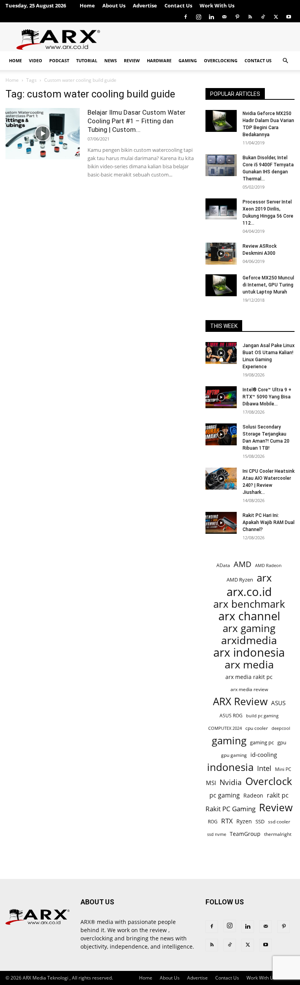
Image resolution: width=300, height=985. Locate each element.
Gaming (188, 60)
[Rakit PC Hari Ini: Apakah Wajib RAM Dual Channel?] (221, 523)
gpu (281, 742)
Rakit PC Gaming (230, 809)
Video (35, 60)
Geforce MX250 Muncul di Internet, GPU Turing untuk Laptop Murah (268, 285)
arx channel (249, 616)
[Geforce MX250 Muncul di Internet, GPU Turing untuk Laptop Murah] (221, 285)
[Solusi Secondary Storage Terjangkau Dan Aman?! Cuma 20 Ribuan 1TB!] (221, 434)
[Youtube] (289, 16)
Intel (264, 768)
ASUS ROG (231, 715)
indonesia (230, 767)
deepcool (280, 728)
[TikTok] (263, 16)
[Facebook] (185, 16)
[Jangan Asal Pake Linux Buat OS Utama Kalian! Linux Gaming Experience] (221, 353)
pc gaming (224, 795)
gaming (229, 740)
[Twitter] (276, 16)
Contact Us (178, 5)
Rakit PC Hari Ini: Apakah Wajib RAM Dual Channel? (269, 522)
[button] (285, 61)
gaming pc (262, 742)
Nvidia (231, 782)
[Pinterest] (237, 16)
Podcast (59, 60)
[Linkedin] (211, 16)
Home (87, 5)
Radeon (253, 795)
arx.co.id (249, 592)
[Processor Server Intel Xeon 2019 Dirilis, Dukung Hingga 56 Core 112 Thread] (221, 209)
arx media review (249, 689)
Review (132, 60)
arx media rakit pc (249, 677)
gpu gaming (234, 755)
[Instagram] (198, 16)
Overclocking (221, 60)
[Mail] (224, 16)
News (110, 60)
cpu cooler (256, 728)
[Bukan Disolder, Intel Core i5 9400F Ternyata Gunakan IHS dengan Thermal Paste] (221, 165)
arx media (249, 665)
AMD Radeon (268, 565)
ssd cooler (279, 821)
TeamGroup (245, 833)
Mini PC (283, 769)
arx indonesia (249, 652)
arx (264, 578)
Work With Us (217, 5)
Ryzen (244, 821)
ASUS (278, 703)
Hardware (159, 60)
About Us (113, 5)
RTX (227, 821)
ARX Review (240, 701)
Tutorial (86, 60)
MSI (211, 783)
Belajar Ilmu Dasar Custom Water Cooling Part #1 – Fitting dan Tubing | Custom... (137, 120)
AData (223, 565)
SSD (259, 821)
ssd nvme (216, 834)
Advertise (145, 5)
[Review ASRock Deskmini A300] (221, 254)
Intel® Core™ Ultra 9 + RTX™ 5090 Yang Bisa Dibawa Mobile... (267, 397)
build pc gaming (262, 715)
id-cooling (263, 755)
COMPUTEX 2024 (225, 728)
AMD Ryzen (240, 579)
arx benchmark (249, 604)
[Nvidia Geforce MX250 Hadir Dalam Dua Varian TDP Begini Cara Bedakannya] (221, 121)
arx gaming (249, 628)
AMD (243, 564)
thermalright (277, 834)
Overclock (268, 781)
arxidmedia (249, 640)
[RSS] (250, 16)
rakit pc (278, 795)
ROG (213, 821)
